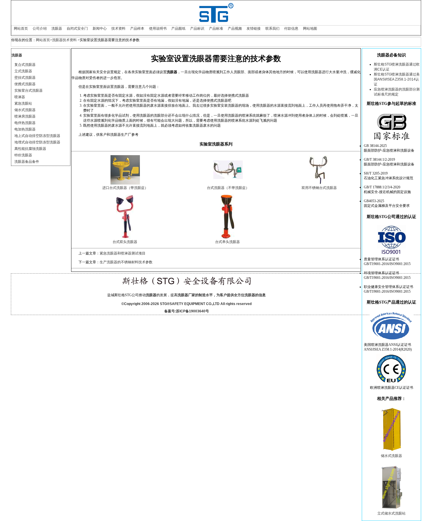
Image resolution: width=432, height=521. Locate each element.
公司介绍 (40, 28)
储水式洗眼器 (25, 110)
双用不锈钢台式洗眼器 (319, 188)
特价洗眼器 (23, 155)
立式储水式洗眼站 (391, 513)
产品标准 (216, 28)
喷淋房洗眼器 (25, 116)
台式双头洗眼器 (125, 242)
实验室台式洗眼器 (28, 90)
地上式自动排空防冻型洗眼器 (37, 136)
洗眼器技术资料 (64, 40)
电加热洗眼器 (25, 129)
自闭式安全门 (77, 28)
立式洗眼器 (23, 71)
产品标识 (197, 28)
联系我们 (272, 28)
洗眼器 (56, 28)
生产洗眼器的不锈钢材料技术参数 (126, 262)
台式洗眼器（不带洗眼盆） (228, 188)
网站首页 (21, 28)
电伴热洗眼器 (25, 123)
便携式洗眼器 (25, 84)
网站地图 (310, 28)
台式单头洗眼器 (227, 242)
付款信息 (291, 28)
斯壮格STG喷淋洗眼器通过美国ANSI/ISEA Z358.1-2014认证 (397, 79)
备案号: (170, 311)
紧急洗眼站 (23, 103)
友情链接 (254, 28)
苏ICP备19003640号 (192, 311)
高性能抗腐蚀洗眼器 (30, 149)
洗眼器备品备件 (26, 162)
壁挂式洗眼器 (25, 78)
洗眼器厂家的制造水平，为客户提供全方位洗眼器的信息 (222, 295)
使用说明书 (158, 28)
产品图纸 (178, 28)
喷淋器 (19, 97)
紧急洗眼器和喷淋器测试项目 (122, 253)
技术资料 (118, 28)
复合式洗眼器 (25, 65)
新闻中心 (100, 28)
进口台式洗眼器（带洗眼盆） (125, 188)
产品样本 (137, 28)
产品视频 (235, 28)
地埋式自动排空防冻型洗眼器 (37, 142)
